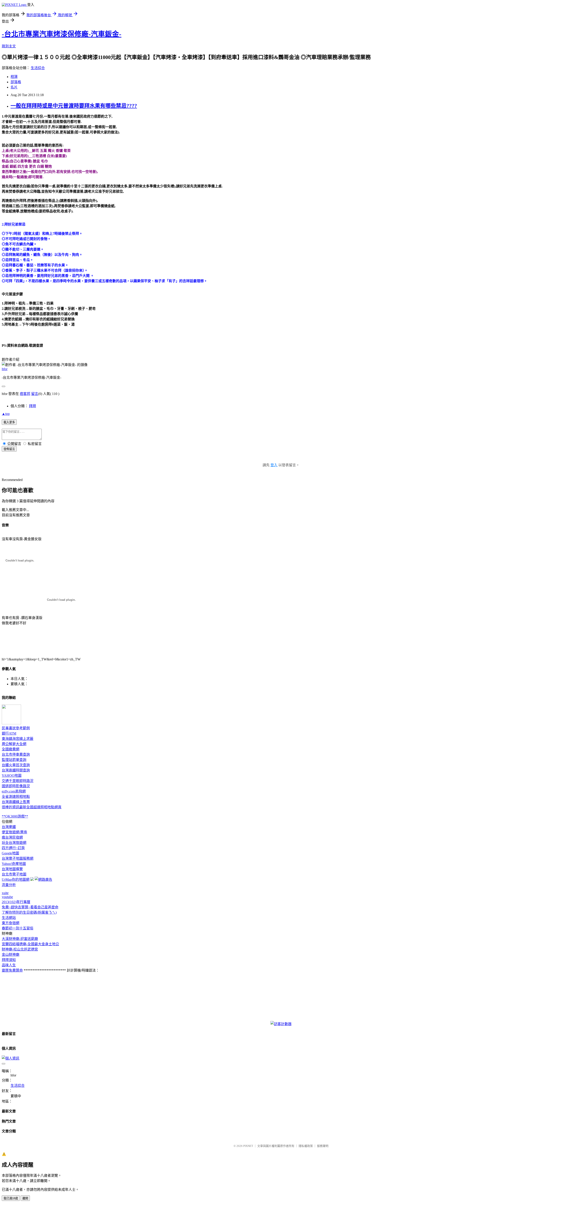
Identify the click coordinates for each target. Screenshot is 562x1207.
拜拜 (32, 406)
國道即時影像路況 (16, 786)
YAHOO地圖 (12, 775)
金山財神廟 (10, 954)
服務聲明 (322, 1146)
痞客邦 (25, 394)
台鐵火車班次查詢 (16, 765)
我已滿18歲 (11, 1198)
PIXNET (248, 1146)
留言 (34, 394)
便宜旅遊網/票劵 (14, 832)
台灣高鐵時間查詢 (16, 770)
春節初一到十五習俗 (17, 928)
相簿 (14, 77)
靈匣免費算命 (12, 970)
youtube (7, 897)
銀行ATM (9, 733)
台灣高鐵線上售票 (16, 802)
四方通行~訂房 (13, 848)
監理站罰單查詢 (14, 760)
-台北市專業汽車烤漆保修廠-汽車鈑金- (61, 34)
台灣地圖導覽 (12, 869)
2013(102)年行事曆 (16, 902)
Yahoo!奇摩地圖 (14, 864)
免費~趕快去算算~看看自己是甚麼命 (30, 907)
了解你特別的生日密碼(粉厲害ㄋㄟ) (29, 912)
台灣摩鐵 (9, 827)
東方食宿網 (10, 923)
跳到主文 (9, 46)
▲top (6, 414)
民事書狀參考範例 (16, 728)
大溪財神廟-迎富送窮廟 (20, 939)
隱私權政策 (306, 1146)
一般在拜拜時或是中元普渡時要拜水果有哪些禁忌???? (74, 106)
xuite (5, 893)
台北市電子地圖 (14, 874)
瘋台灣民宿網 (12, 837)
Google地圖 (10, 853)
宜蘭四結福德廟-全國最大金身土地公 (30, 944)
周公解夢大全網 (14, 744)
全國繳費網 (10, 749)
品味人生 (9, 965)
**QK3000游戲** (15, 816)
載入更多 (9, 422)
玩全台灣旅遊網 (14, 843)
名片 (14, 87)
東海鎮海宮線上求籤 (17, 739)
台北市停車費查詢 (16, 754)
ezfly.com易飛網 (14, 791)
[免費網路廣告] (43, 879)
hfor (4, 369)
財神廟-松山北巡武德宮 (20, 949)
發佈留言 (9, 449)
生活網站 (9, 918)
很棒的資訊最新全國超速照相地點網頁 (31, 807)
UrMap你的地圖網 (15, 879)
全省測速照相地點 (16, 796)
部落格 (16, 82)
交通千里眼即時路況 (17, 781)
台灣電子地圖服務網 (17, 858)
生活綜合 (38, 68)
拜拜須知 (9, 960)
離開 (25, 1198)
